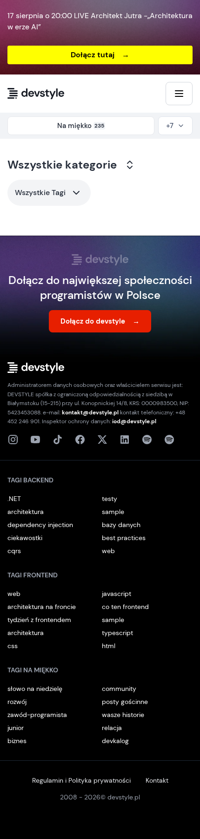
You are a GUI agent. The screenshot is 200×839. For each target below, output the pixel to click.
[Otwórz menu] (179, 93)
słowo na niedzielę (34, 688)
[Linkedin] (124, 439)
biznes (17, 741)
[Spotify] (169, 439)
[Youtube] (35, 439)
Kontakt (157, 780)
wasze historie (123, 714)
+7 (169, 125)
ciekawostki (24, 538)
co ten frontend (125, 606)
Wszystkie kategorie (62, 164)
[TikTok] (57, 439)
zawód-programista (37, 714)
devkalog (115, 741)
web (108, 551)
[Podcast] (147, 439)
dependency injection (40, 525)
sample (113, 511)
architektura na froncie (41, 606)
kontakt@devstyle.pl (90, 412)
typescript (117, 633)
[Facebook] (80, 439)
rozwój (17, 701)
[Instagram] (13, 439)
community (119, 688)
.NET (14, 498)
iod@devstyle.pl (134, 421)
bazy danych (121, 525)
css (12, 646)
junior (15, 728)
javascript (116, 593)
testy (109, 498)
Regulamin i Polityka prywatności (81, 780)
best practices (124, 538)
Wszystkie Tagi (40, 192)
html (108, 646)
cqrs (14, 551)
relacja (112, 728)
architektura (25, 511)
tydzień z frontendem (39, 620)
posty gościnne (125, 701)
